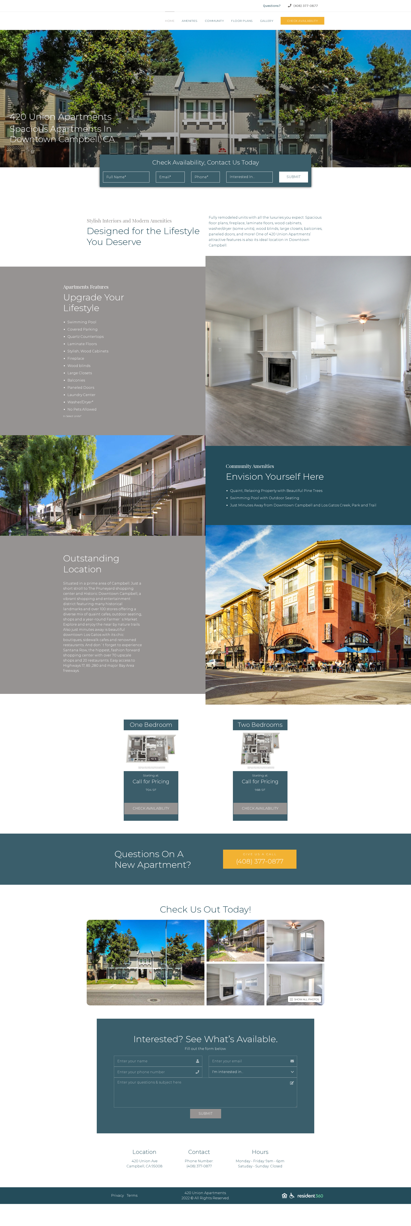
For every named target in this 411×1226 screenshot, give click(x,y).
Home (169, 20)
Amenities (190, 20)
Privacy (117, 1195)
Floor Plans (242, 20)
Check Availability (302, 20)
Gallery (267, 20)
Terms (132, 1195)
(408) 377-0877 (305, 6)
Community (214, 20)
